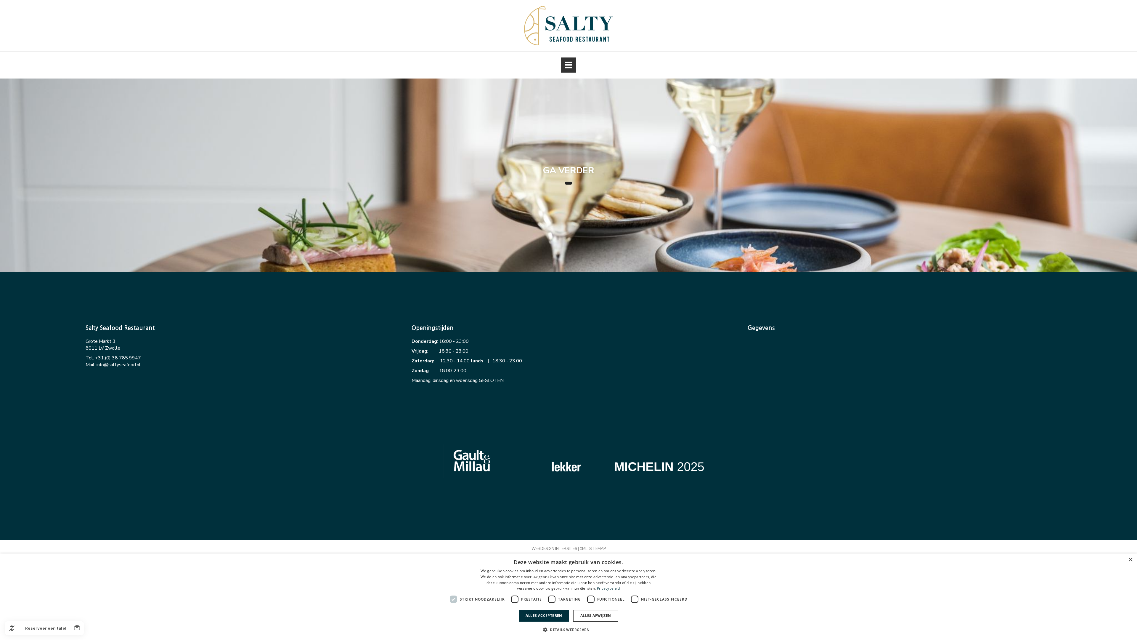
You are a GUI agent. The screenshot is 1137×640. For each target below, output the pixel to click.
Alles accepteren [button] (544, 615)
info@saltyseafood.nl (119, 364)
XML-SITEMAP (593, 548)
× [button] (1130, 560)
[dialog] (568, 596)
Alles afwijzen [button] (595, 615)
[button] (568, 629)
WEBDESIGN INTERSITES (554, 548)
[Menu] (568, 64)
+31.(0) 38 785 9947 (118, 358)
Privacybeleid (608, 588)
